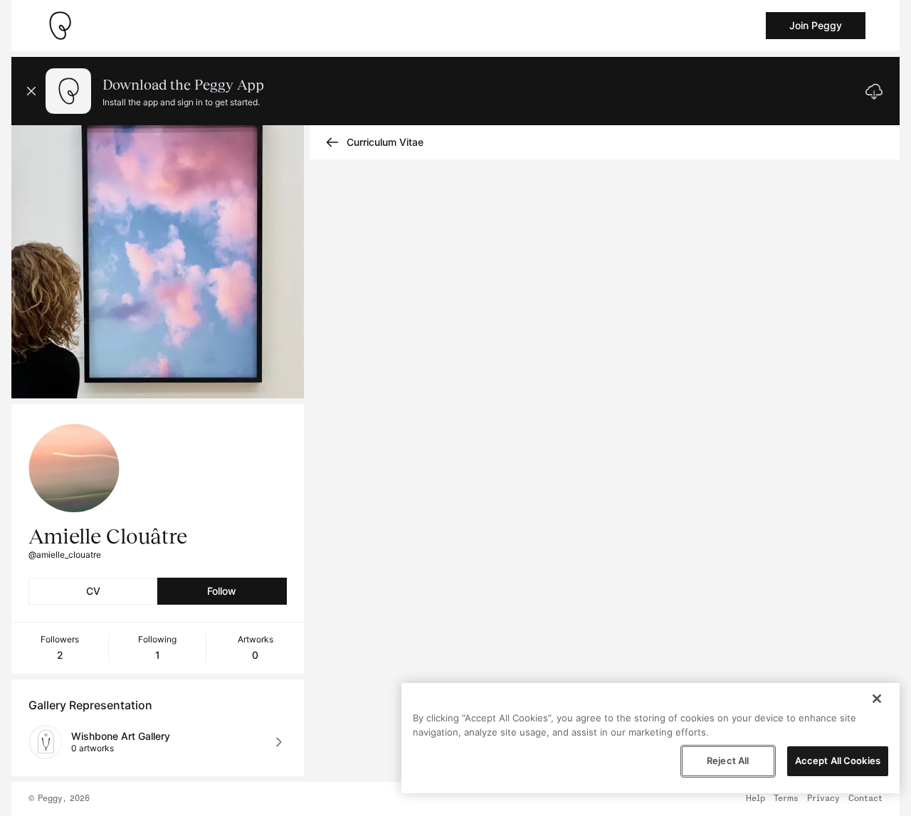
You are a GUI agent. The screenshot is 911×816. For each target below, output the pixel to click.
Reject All (728, 760)
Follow (221, 591)
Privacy (823, 799)
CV (93, 591)
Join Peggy (815, 25)
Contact (865, 799)
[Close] (876, 698)
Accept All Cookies (837, 760)
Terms (786, 799)
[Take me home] (60, 25)
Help (755, 799)
